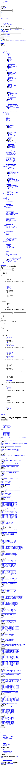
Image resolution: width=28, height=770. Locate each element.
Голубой (9, 288)
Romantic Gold (11, 135)
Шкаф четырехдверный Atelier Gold (8, 557)
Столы (9, 58)
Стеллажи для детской (13, 105)
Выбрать (2, 442)
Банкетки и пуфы (12, 85)
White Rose (10, 129)
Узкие (8, 399)
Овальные (8, 200)
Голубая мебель (11, 141)
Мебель (4, 52)
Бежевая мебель (11, 145)
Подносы (10, 177)
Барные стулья (11, 75)
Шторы (7, 252)
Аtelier (9, 128)
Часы (4, 193)
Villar (9, 139)
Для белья (9, 364)
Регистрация (6, 31)
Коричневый (10, 290)
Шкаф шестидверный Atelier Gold (8, 534)
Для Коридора (10, 354)
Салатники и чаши (10, 211)
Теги (5, 265)
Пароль (2, 34)
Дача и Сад (5, 253)
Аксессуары (5, 166)
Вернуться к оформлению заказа (8, 763)
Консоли (10, 65)
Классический (10, 345)
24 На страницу (6, 433)
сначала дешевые (7, 426)
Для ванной (8, 184)
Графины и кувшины (10, 214)
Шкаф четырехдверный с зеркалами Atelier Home (11, 598)
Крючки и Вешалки (12, 168)
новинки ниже (6, 425)
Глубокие (9, 396)
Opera (9, 133)
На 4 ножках (10, 377)
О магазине (5, 1)
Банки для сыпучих (10, 212)
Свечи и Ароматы (10, 162)
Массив (9, 408)
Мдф (8, 409)
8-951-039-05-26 (19, 756)
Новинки (5, 51)
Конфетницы (9, 221)
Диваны (10, 55)
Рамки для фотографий (11, 151)
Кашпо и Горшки (12, 261)
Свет (4, 232)
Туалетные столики (12, 93)
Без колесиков (10, 376)
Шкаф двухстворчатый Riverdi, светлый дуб (10, 681)
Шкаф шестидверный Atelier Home (8, 583)
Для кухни (8, 174)
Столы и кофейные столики (14, 109)
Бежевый (9, 286)
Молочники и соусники (11, 220)
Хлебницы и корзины (13, 179)
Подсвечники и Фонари (11, 161)
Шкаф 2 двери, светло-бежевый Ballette (9, 466)
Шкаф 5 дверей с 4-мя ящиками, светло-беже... (11, 446)
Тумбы (9, 62)
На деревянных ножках (12, 378)
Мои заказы (5, 23)
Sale (4, 262)
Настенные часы (9, 194)
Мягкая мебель (6, 112)
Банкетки (8, 118)
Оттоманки (10, 81)
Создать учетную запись (6, 36)
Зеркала (5, 198)
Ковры (7, 251)
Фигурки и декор (9, 228)
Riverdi (9, 138)
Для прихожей (9, 167)
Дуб (8, 306)
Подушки (8, 245)
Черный (9, 296)
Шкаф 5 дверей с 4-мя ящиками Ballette (9, 478)
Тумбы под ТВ (11, 64)
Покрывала (8, 244)
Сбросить (3, 414)
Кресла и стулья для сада (13, 107)
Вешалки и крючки (10, 149)
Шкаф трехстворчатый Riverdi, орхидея (9, 652)
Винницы (10, 175)
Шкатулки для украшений (14, 189)
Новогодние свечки (10, 229)
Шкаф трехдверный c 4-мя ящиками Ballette (10, 490)
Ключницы (10, 169)
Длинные (9, 397)
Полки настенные (12, 78)
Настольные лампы (10, 235)
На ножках (9, 380)
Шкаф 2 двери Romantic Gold (7, 640)
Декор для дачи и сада (10, 260)
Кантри (9, 344)
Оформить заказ (4, 47)
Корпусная (9, 330)
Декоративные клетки (10, 154)
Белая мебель (11, 144)
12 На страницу (6, 432)
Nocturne (10, 137)
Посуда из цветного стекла (12, 222)
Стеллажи (10, 68)
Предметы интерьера (10, 165)
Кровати (10, 89)
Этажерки (10, 80)
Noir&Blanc (10, 131)
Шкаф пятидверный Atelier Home (8, 591)
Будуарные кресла (12, 97)
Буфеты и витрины (12, 66)
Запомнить (4, 39)
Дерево (8, 407)
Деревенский (10, 341)
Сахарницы (8, 219)
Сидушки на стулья (10, 249)
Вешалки (10, 84)
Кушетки (8, 120)
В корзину (3, 454)
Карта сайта (5, 745)
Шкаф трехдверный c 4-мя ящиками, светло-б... (11, 460)
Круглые (8, 197)
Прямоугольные (9, 201)
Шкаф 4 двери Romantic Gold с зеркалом (9, 630)
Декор (4, 148)
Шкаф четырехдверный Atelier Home (9, 605)
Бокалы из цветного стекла (12, 208)
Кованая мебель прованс (11, 254)
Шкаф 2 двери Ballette (5, 497)
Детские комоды (12, 102)
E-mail (2, 32)
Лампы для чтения (10, 240)
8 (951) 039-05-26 (4, 7)
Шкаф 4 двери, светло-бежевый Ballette (9, 451)
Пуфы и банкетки (12, 95)
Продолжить (3, 764)
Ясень (8, 307)
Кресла (9, 54)
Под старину (10, 338)
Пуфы (9, 57)
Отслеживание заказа (5, 27)
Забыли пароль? (7, 34)
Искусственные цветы (11, 164)
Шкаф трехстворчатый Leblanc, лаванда (9, 692)
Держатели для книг (10, 159)
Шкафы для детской (12, 104)
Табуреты (10, 77)
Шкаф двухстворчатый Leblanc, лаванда (9, 703)
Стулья (9, 71)
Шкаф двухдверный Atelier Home (8, 622)
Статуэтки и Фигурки (10, 155)
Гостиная (8, 53)
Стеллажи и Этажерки (13, 111)
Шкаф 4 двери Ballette (5, 484)
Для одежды (10, 369)
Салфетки (8, 248)
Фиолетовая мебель (12, 142)
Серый (8, 292)
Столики (10, 59)
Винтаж (9, 342)
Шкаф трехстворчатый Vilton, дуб (8, 507)
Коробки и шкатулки (10, 160)
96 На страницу (6, 435)
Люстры (7, 233)
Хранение (10, 178)
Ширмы (10, 99)
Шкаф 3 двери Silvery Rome (7, 724)
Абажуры (8, 237)
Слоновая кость (11, 146)
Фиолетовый (10, 295)
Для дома (9, 365)
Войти (2, 31)
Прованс (9, 340)
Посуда (4, 206)
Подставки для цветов (11, 153)
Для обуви (9, 368)
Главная (2, 265)
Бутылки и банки (12, 182)
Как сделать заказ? (7, 752)
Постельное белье (10, 247)
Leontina (10, 126)
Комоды (10, 60)
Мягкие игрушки (9, 231)
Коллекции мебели (10, 125)
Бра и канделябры (10, 239)
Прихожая (8, 79)
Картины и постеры (10, 158)
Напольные (8, 202)
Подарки (5, 225)
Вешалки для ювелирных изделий (16, 188)
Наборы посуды (9, 224)
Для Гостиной (10, 352)
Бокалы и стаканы (10, 207)
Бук (8, 304)
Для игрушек (10, 366)
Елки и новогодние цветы (11, 227)
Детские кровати (12, 101)
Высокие (9, 388)
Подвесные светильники (11, 238)
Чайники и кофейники (11, 217)
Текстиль (5, 241)
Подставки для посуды (13, 181)
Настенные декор (12, 173)
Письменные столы (12, 61)
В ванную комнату (10, 205)
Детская (7, 100)
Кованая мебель (9, 106)
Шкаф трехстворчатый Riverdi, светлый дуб (10, 674)
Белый (8, 287)
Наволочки (8, 246)
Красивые (9, 337)
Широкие (9, 400)
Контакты (5, 4)
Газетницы (10, 171)
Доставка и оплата (7, 2)
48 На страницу (6, 434)
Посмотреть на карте (7, 760)
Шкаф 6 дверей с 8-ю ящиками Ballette (9, 472)
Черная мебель (11, 147)
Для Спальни (10, 357)
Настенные (8, 204)
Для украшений (9, 187)
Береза (8, 303)
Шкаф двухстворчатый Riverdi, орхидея (9, 666)
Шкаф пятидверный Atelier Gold (8, 542)
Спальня (8, 88)
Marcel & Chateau (12, 132)
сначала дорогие (6, 427)
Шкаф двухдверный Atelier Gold (8, 574)
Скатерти (8, 242)
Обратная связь (6, 744)
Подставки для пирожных (14, 180)
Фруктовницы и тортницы (12, 213)
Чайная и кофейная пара (11, 218)
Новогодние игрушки (10, 226)
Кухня (7, 70)
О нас (4, 743)
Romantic (10, 134)
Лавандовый (10, 291)
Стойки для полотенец (13, 186)
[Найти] (13, 11)
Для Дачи (9, 353)
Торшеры (8, 234)
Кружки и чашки (9, 215)
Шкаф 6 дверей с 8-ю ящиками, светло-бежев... (11, 440)
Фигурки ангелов (10, 157)
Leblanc (10, 127)
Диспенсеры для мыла (13, 185)
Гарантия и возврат (7, 751)
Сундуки (10, 82)
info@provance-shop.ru (5, 757)
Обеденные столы (12, 72)
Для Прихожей (10, 356)
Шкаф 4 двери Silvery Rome (7, 713)
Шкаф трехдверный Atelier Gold (8, 566)
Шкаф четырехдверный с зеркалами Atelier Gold (11, 549)
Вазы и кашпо (9, 152)
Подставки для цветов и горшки (15, 108)
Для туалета (8, 191)
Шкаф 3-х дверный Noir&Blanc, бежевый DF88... (11, 645)
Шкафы (10, 67)
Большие (9, 387)
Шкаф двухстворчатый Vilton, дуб (8, 518)
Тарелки (7, 209)
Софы (7, 119)
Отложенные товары (7, 24)
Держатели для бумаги (13, 192)
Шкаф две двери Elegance (6, 526)
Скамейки (10, 87)
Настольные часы (10, 195)
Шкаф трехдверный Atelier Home (8, 614)
